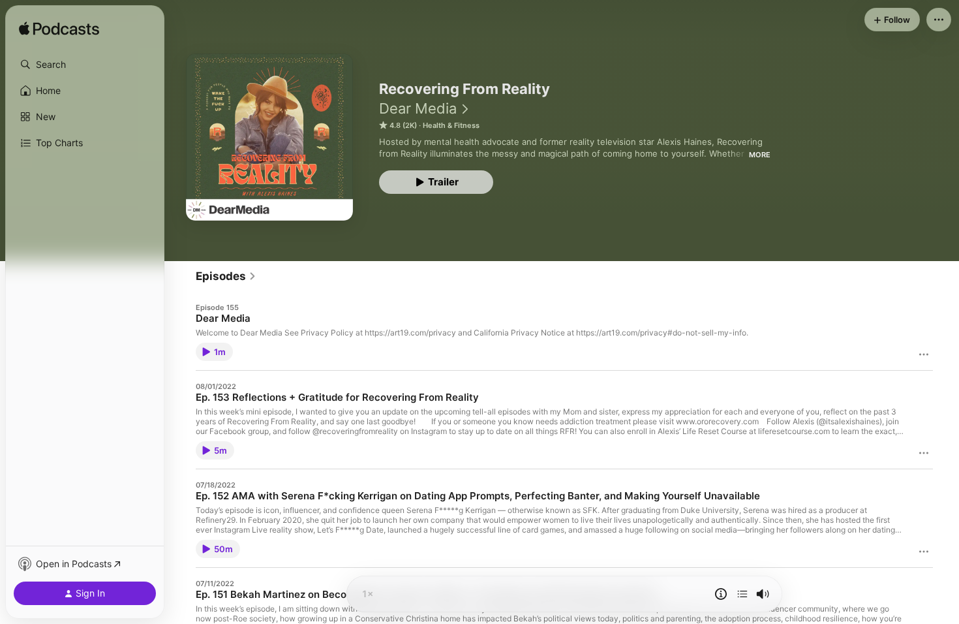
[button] (84, 65)
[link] (226, 276)
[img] (59, 29)
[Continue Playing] (742, 594)
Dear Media (418, 108)
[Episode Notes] (721, 594)
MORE (759, 154)
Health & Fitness (451, 125)
